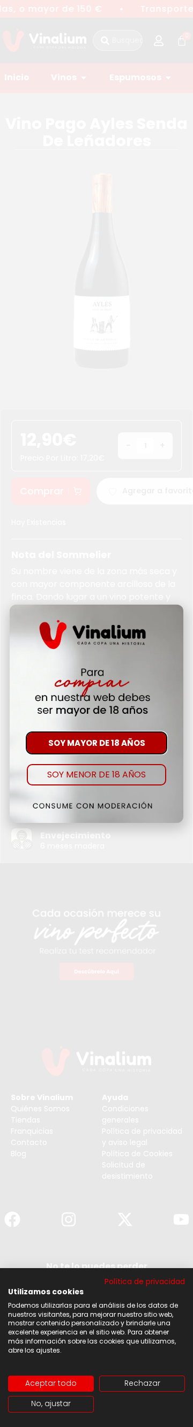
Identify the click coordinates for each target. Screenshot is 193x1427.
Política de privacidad (145, 1282)
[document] (96, 713)
